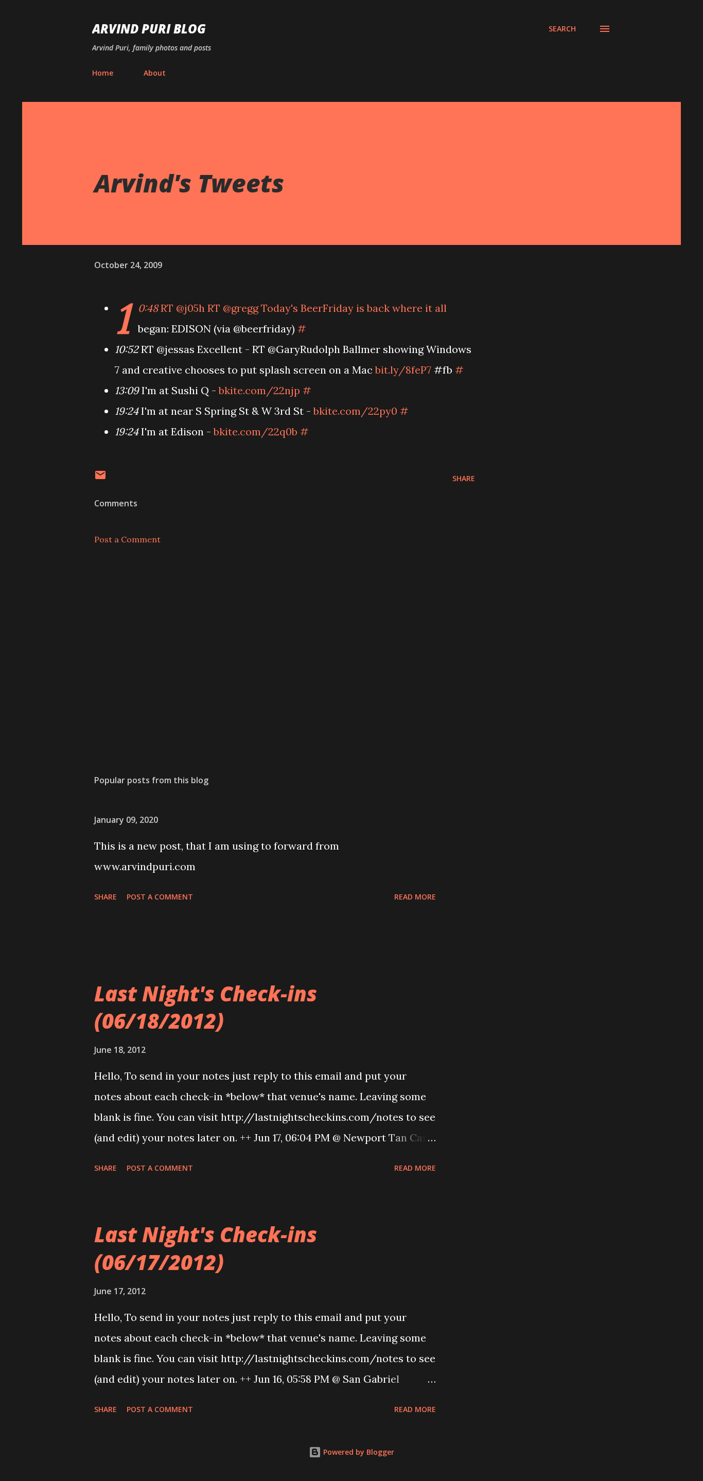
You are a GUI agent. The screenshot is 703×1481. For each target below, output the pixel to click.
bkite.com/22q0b (255, 431)
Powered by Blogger (357, 1452)
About (155, 73)
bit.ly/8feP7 (403, 369)
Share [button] (463, 478)
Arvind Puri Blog (149, 28)
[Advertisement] (268, 646)
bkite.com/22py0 (355, 410)
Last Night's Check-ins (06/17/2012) (205, 1248)
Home (102, 73)
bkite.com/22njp (259, 390)
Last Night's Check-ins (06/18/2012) (205, 1007)
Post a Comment (127, 539)
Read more (415, 897)
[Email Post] (100, 478)
